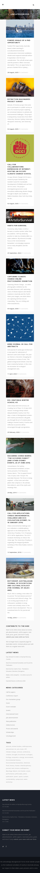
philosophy (19, 774)
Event (8, 703)
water (25, 779)
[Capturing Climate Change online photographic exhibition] (20, 266)
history (12, 765)
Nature (15, 771)
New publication (11, 721)
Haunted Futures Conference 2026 (15, 681)
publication (9, 776)
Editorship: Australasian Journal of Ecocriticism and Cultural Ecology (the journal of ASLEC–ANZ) (19, 585)
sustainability (10, 779)
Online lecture (10, 725)
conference (26, 752)
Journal (8, 768)
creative (8, 754)
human (17, 765)
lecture (17, 768)
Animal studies (17, 746)
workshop (9, 782)
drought (14, 754)
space (21, 776)
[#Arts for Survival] (20, 216)
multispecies (24, 768)
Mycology (9, 771)
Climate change (11, 752)
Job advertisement (12, 718)
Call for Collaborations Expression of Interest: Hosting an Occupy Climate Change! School (19, 169)
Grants (8, 710)
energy (22, 757)
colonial (19, 752)
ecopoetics (15, 757)
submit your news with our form (17, 637)
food (7, 765)
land (12, 768)
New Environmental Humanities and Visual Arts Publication (18, 810)
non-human (21, 771)
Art (15, 749)
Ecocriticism (21, 754)
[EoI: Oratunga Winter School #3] (20, 388)
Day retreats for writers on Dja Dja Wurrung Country (17, 804)
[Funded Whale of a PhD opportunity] (20, 28)
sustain (25, 776)
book (22, 749)
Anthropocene (27, 746)
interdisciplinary (25, 765)
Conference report (12, 696)
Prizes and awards (12, 728)
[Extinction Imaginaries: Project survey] (20, 87)
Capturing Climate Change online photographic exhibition (19, 279)
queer (16, 776)
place (25, 774)
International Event (12, 714)
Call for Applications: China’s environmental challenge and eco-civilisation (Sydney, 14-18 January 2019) (19, 517)
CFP (25, 749)
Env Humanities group (13, 699)
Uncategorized (11, 736)
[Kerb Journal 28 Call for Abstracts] (20, 328)
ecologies (29, 754)
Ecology (8, 757)
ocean (28, 771)
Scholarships (10, 732)
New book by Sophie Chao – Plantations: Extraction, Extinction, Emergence (19, 818)
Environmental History (13, 760)
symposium (19, 779)
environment (29, 757)
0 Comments (24, 72)
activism (8, 746)
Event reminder (11, 707)
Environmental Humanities (14, 763)
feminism (27, 763)
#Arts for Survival (17, 226)
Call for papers (10, 692)
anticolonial (10, 749)
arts (18, 749)
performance (10, 774)
